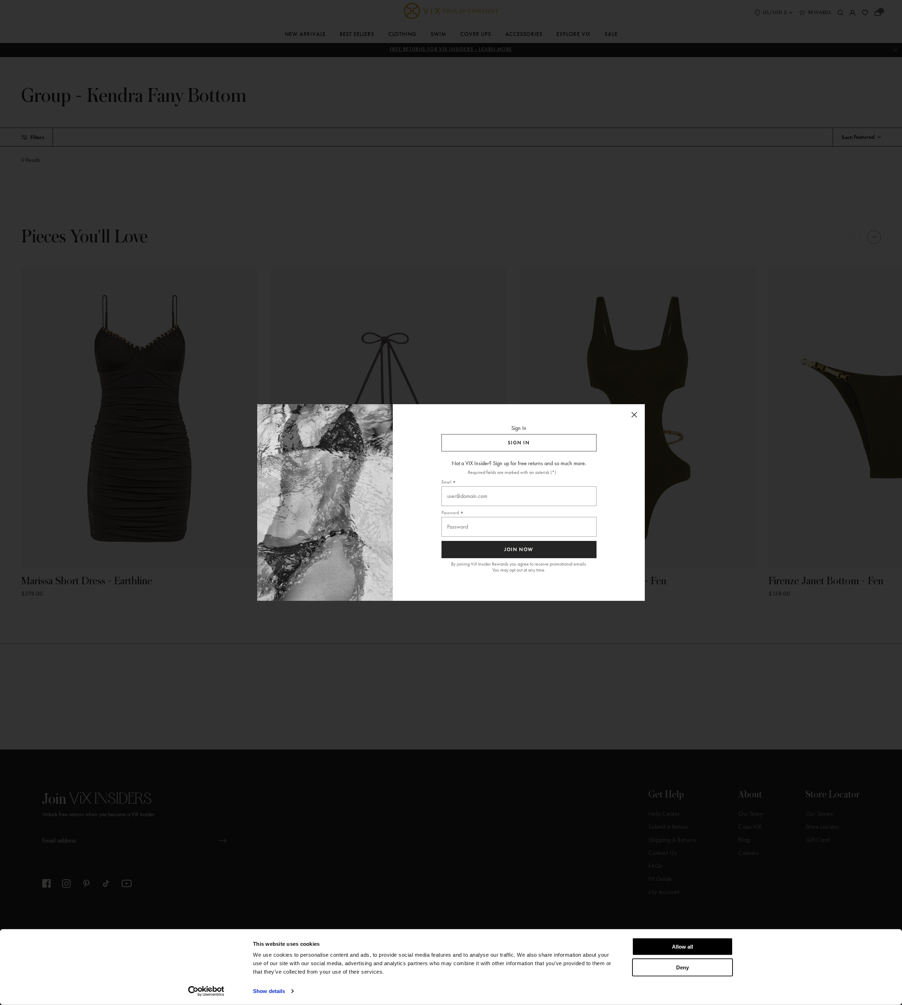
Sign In (519, 443)
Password (450, 512)
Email (446, 482)
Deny (682, 967)
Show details (269, 991)
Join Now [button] (518, 550)
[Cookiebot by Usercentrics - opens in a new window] (206, 991)
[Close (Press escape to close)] (634, 415)
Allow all (682, 947)
